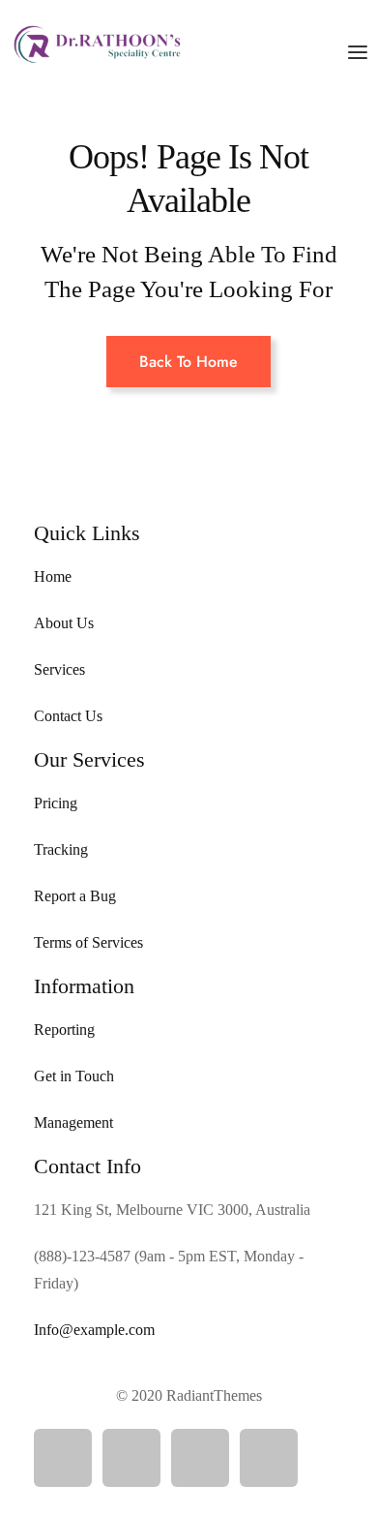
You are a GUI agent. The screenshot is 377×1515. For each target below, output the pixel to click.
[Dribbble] (269, 1458)
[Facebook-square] (63, 1458)
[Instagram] (200, 1458)
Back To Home (188, 361)
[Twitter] (131, 1458)
